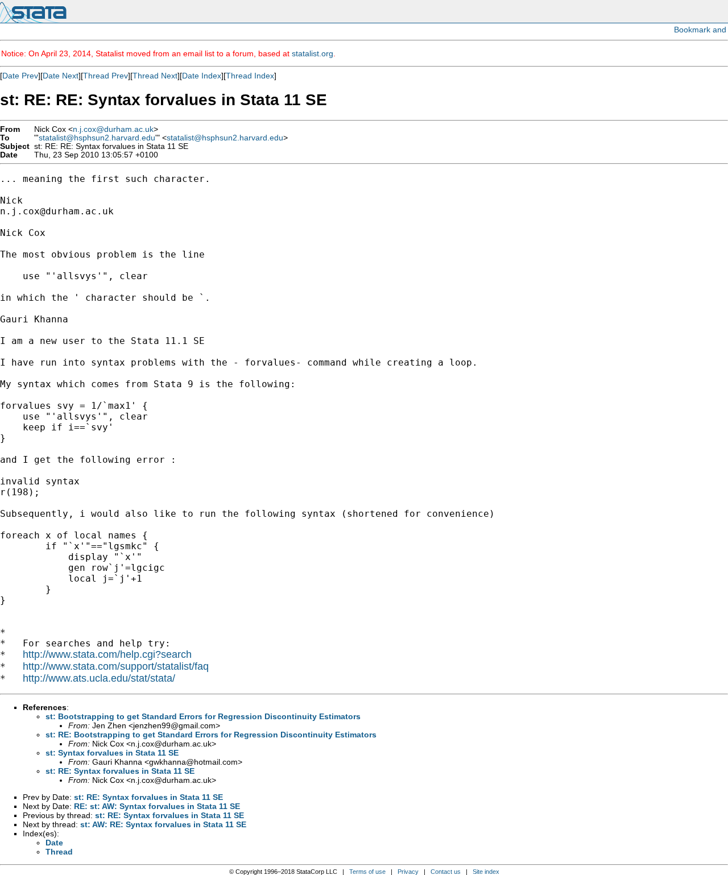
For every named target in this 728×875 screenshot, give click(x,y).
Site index (486, 871)
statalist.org (312, 53)
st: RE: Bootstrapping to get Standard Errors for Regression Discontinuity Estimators (211, 734)
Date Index (201, 75)
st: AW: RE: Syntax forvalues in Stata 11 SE (163, 824)
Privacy (408, 871)
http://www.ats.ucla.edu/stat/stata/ (99, 678)
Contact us (446, 871)
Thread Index (250, 75)
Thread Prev (105, 75)
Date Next (60, 75)
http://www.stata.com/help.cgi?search (107, 654)
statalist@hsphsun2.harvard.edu (97, 138)
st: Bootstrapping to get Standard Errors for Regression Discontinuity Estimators (203, 716)
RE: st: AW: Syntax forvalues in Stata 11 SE (157, 806)
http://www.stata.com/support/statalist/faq (116, 666)
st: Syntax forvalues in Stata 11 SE (112, 752)
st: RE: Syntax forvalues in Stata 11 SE (120, 771)
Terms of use (367, 871)
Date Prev (20, 75)
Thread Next (155, 75)
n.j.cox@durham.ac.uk (113, 129)
